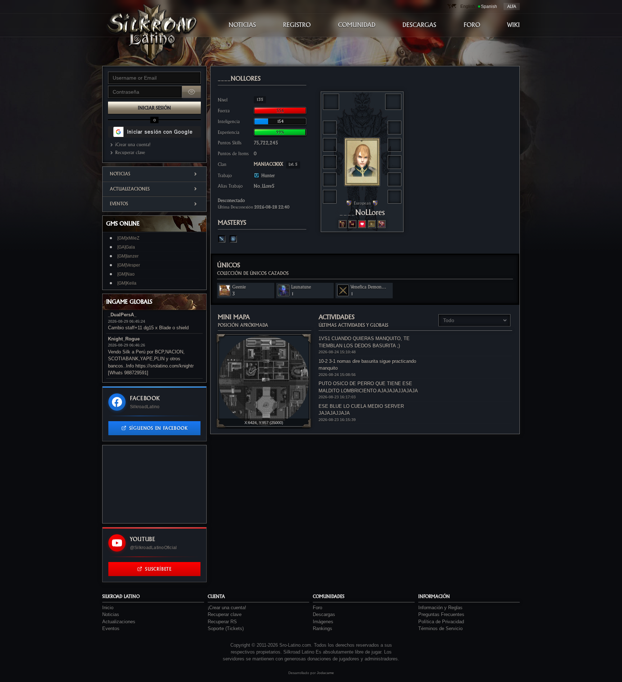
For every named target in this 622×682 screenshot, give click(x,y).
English (467, 6)
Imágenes (323, 621)
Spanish (489, 6)
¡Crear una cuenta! (132, 144)
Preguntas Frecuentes (441, 614)
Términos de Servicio (440, 628)
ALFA (511, 6)
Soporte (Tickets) (226, 628)
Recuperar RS (222, 621)
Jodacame (325, 673)
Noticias (120, 174)
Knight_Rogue (124, 339)
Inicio (107, 607)
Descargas (324, 614)
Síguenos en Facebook (158, 428)
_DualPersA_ (122, 314)
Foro (317, 607)
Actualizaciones (130, 189)
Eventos (119, 203)
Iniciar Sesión (154, 108)
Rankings (322, 628)
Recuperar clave (130, 152)
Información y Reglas (440, 607)
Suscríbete (158, 569)
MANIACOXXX (276, 164)
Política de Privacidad (441, 621)
